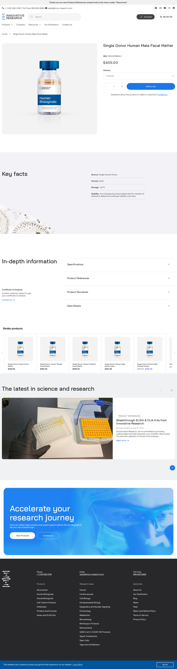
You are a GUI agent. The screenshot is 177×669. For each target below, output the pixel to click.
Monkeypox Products (89, 623)
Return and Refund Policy (144, 611)
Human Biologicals (45, 594)
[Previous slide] (161, 390)
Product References (78, 278)
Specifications (75, 264)
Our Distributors (140, 594)
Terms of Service (140, 615)
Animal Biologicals (45, 598)
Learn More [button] (77, 665)
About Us (137, 590)
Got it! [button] (165, 665)
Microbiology (86, 619)
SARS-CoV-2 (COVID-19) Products (95, 632)
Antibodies (41, 607)
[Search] (31, 16)
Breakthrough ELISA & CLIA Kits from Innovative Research (28, 399)
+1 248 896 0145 (44, 574)
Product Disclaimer (77, 291)
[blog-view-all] (172, 467)
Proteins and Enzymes (47, 611)
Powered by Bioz (109, 52)
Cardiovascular (86, 594)
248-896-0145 (14, 8)
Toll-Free (137, 572)
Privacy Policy (139, 619)
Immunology (85, 611)
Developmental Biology (90, 602)
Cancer (83, 590)
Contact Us (7, 300)
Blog (135, 598)
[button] (7, 24)
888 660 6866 (37, 8)
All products (42, 590)
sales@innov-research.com (60, 8)
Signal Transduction (88, 636)
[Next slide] (172, 390)
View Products (22, 535)
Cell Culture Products (46, 602)
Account (148, 16)
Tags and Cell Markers (90, 644)
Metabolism (85, 615)
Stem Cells (84, 640)
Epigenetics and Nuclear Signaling (95, 607)
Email (82, 572)
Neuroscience (86, 628)
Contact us (162, 94)
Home (4, 34)
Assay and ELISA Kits (46, 615)
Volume (107, 70)
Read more (121, 440)
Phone (39, 572)
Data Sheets (74, 305)
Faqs (135, 607)
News (135, 602)
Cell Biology (85, 598)
